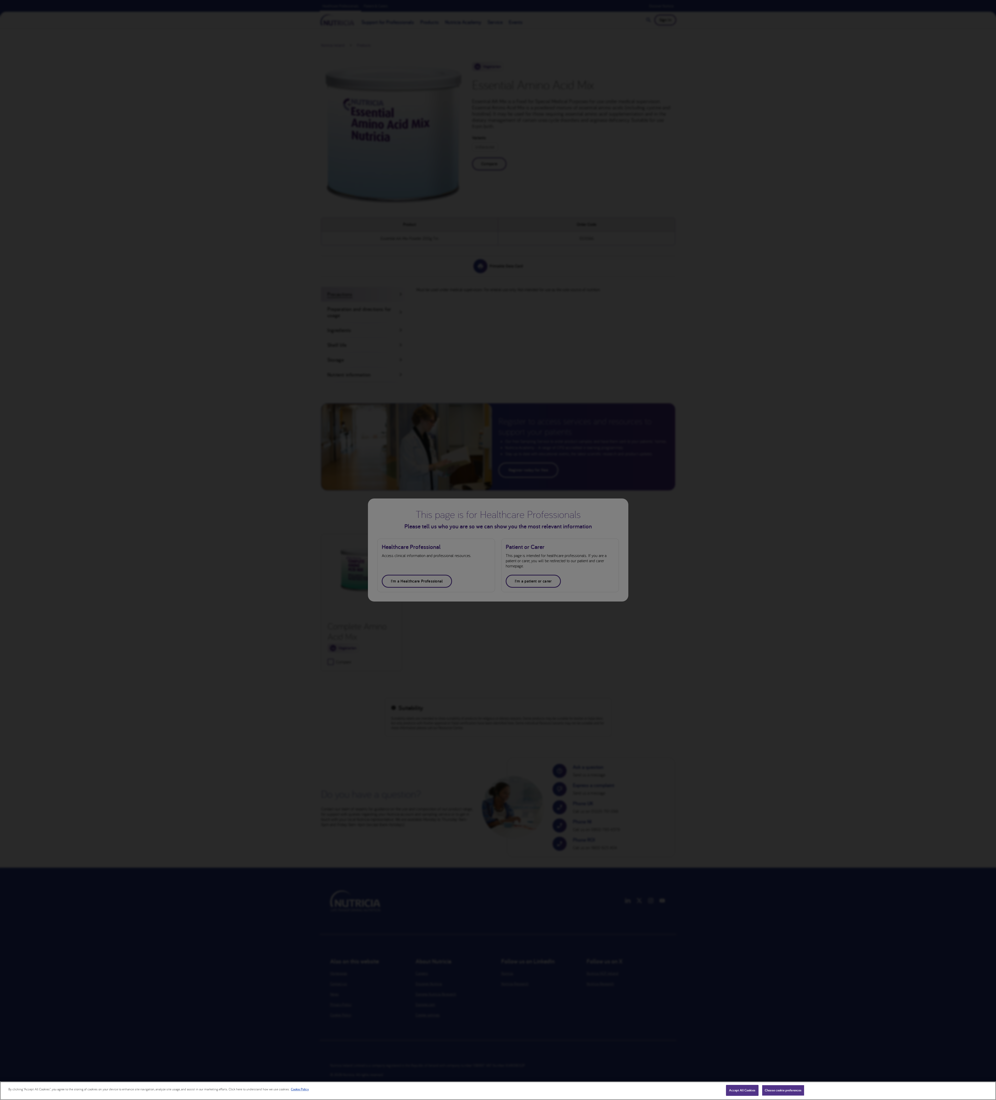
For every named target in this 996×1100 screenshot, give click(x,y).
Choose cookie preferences (783, 1090)
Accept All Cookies (742, 1090)
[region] (498, 1091)
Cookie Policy (300, 1089)
